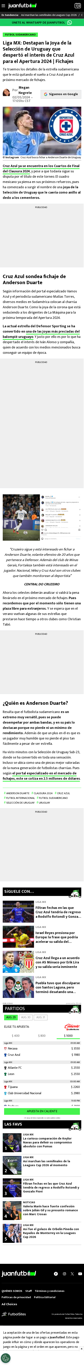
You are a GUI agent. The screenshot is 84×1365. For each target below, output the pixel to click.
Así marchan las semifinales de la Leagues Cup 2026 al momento (46, 1163)
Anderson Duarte (17, 793)
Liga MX (41, 902)
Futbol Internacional (20, 798)
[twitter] (72, 1273)
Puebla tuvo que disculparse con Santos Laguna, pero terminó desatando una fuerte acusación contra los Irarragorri (58, 992)
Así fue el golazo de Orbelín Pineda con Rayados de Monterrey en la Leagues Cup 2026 (51, 1233)
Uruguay (44, 802)
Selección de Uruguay (20, 802)
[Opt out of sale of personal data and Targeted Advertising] (6, 1358)
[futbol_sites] (14, 1314)
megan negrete (25, 90)
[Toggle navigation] (3, 6)
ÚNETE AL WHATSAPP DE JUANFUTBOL (38, 22)
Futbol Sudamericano (53, 798)
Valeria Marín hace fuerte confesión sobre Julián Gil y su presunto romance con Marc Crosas (50, 1210)
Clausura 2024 (43, 793)
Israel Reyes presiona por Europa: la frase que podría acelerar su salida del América (57, 939)
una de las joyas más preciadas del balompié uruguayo (41, 334)
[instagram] (64, 1273)
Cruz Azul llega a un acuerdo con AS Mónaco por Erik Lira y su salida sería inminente (58, 962)
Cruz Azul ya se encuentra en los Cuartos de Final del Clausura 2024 (41, 168)
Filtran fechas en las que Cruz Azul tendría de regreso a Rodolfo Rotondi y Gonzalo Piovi (58, 914)
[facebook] (56, 1273)
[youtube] (80, 1273)
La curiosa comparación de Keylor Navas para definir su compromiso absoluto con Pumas (47, 1143)
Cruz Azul (63, 793)
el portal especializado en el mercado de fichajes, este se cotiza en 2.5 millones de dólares (41, 776)
